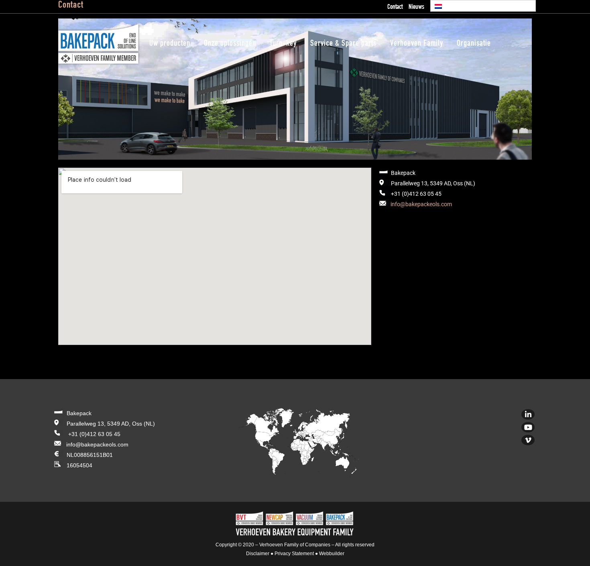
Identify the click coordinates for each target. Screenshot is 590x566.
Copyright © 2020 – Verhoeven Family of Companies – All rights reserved (295, 545)
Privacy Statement (294, 553)
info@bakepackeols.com (421, 204)
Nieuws (416, 7)
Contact (395, 7)
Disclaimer (257, 553)
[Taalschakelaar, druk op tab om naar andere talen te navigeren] (483, 6)
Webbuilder (331, 553)
